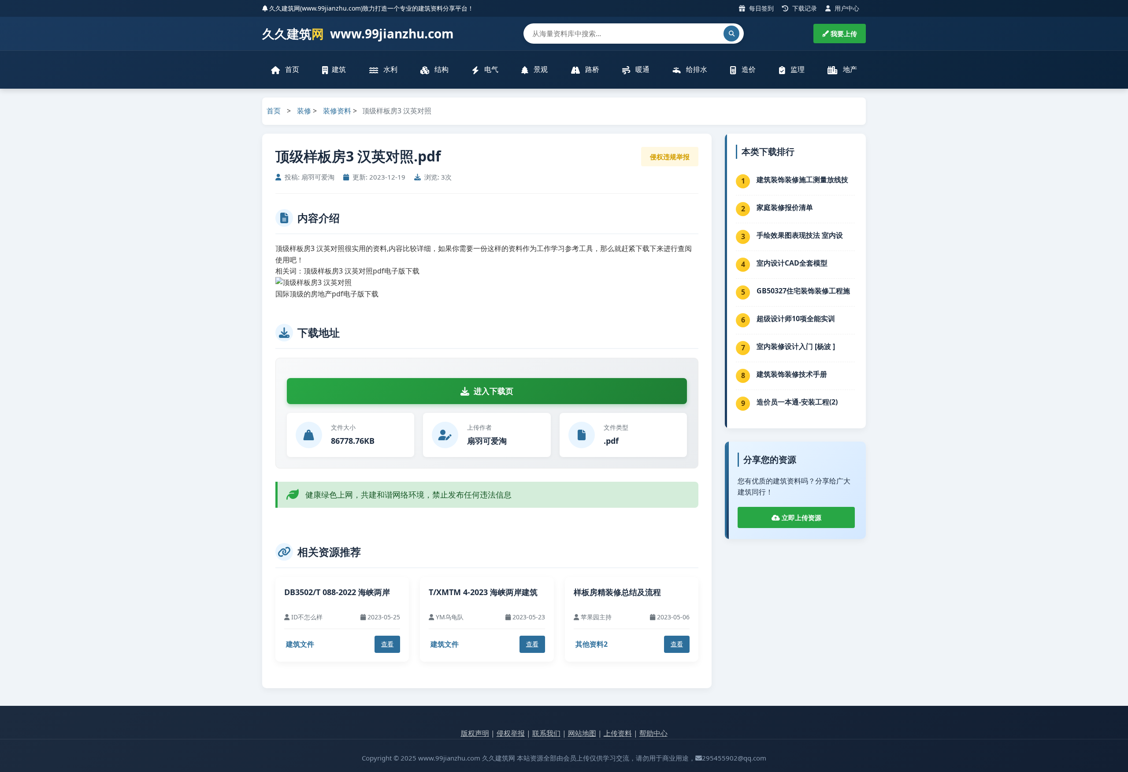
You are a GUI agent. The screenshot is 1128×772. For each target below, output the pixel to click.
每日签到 (760, 8)
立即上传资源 (800, 517)
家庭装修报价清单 (785, 207)
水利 (389, 69)
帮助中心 (653, 733)
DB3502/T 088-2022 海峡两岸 (337, 592)
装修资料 (337, 111)
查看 (387, 644)
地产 (849, 69)
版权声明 (475, 733)
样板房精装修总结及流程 (617, 592)
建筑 (339, 69)
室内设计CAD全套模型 (792, 263)
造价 (748, 69)
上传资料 (618, 733)
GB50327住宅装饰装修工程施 (803, 291)
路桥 (591, 69)
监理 (797, 69)
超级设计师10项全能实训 (796, 318)
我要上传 (843, 33)
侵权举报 (511, 733)
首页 (291, 69)
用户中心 (846, 8)
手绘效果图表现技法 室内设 (800, 235)
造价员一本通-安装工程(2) (797, 402)
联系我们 (546, 733)
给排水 (695, 69)
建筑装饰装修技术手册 (792, 374)
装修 (304, 111)
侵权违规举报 (670, 156)
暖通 (641, 69)
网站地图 (582, 733)
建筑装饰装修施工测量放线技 (802, 179)
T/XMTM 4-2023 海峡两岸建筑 (483, 592)
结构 (441, 69)
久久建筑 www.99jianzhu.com (358, 33)
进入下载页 (493, 391)
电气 (490, 69)
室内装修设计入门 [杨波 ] (796, 346)
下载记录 (803, 8)
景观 (540, 69)
